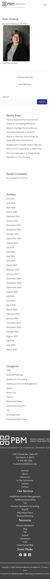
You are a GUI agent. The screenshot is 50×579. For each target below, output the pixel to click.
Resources (25, 477)
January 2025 (12, 274)
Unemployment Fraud (16, 419)
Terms (25, 570)
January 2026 (12, 220)
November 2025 (13, 229)
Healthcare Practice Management (21, 383)
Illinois (9, 388)
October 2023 (12, 331)
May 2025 (10, 256)
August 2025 (12, 243)
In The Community (25, 480)
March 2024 (11, 309)
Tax (8, 410)
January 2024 (12, 318)
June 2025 (10, 251)
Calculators (25, 538)
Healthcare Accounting (16, 379)
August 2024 (12, 291)
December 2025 (13, 225)
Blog (25, 528)
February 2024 (13, 314)
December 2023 (13, 322)
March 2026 (11, 212)
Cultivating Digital (17, 574)
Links (25, 541)
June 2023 (10, 345)
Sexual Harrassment (15, 405)
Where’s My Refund (25, 525)
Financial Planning (14, 374)
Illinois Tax (11, 392)
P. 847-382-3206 (25, 460)
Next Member (25, 84)
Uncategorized (13, 414)
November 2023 (13, 327)
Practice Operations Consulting (25, 506)
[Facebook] (20, 554)
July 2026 (10, 198)
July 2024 (10, 296)
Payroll (9, 397)
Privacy (44, 567)
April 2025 (11, 260)
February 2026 (13, 216)
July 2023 (10, 340)
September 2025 (13, 238)
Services (25, 470)
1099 (8, 370)
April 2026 (11, 207)
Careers (25, 483)
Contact (25, 486)
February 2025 (13, 269)
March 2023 (11, 349)
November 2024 (13, 283)
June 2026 (10, 203)
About (25, 473)
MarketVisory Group (42, 574)
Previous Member (25, 77)
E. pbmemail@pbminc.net (25, 463)
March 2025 (11, 265)
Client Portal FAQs (25, 545)
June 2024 (10, 300)
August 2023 (12, 336)
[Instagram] (25, 554)
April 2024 (11, 305)
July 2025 (10, 247)
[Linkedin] (29, 554)
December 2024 (13, 278)
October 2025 (12, 234)
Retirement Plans (14, 401)
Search (5, 96)
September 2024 (13, 287)
